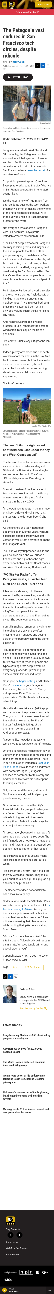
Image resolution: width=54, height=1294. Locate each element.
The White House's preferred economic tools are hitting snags (24, 1064)
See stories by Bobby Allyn (34, 1008)
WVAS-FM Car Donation (17, 1248)
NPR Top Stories (32, 967)
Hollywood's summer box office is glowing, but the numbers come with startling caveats (26, 1095)
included (18, 685)
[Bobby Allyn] (9, 994)
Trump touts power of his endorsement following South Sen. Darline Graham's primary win (24, 1079)
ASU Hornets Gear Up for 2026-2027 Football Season (22, 1050)
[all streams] (50, 1290)
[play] (4, 1290)
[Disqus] (27, 1169)
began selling (27, 681)
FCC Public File (13, 1255)
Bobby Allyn (18, 61)
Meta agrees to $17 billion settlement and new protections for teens (26, 1111)
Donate (44, 4)
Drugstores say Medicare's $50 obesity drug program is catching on (26, 1037)
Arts (15, 967)
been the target (36, 170)
